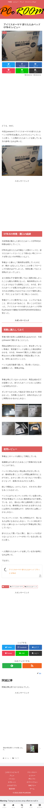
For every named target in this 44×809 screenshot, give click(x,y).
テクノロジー (32, 772)
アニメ (12, 775)
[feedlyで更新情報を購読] (12, 665)
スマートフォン (32, 782)
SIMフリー (32, 785)
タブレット (12, 782)
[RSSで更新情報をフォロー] (32, 665)
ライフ (6, 586)
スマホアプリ (12, 785)
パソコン (12, 779)
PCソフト (32, 779)
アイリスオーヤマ (17, 586)
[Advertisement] (22, 100)
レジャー (32, 775)
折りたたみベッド (31, 586)
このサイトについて (12, 772)
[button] (40, 429)
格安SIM (12, 789)
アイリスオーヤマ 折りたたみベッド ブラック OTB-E (24, 571)
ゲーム (32, 789)
